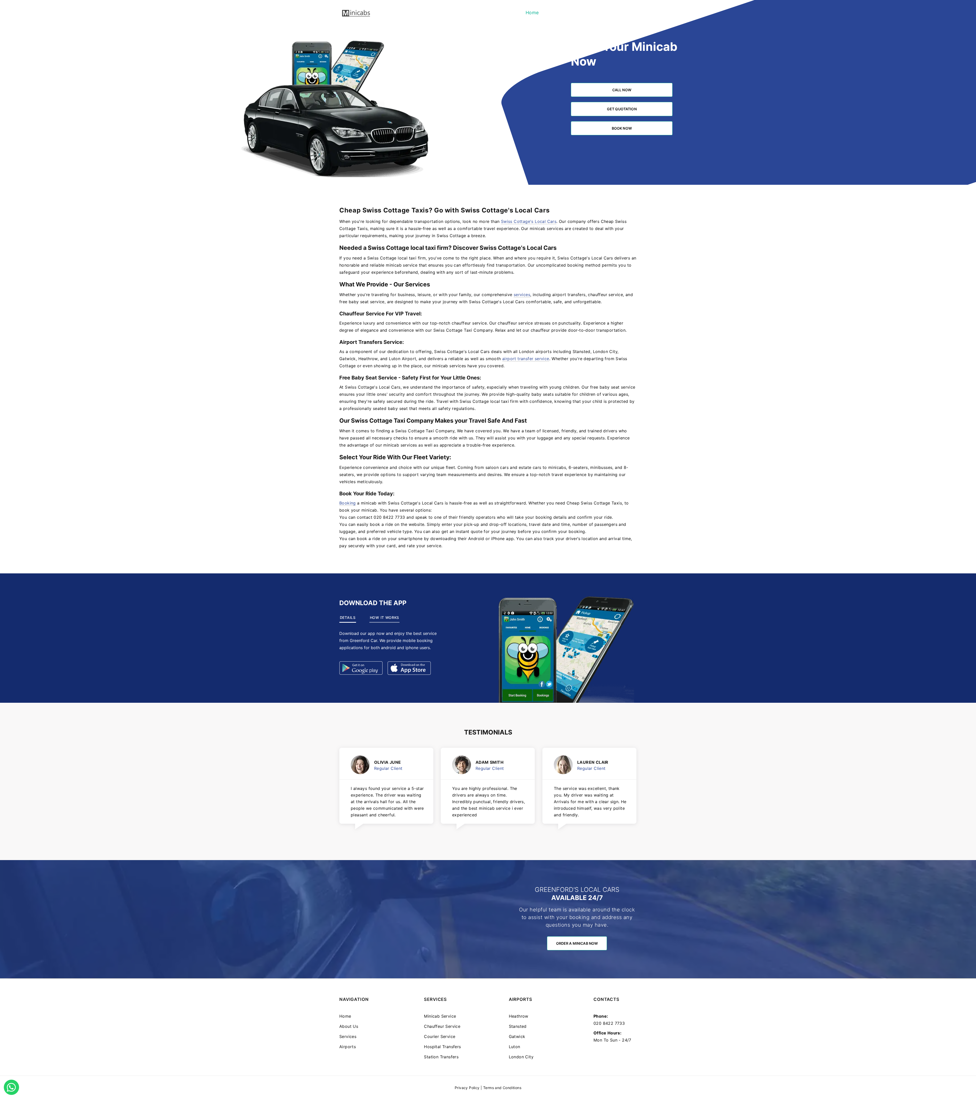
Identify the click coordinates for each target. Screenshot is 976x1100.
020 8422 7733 (609, 1023)
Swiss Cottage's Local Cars (528, 221)
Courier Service (439, 1036)
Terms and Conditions (502, 1088)
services (522, 294)
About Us (555, 12)
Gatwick (517, 1036)
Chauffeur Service (442, 1026)
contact (364, 517)
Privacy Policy (467, 1088)
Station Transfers (441, 1056)
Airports (606, 12)
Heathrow (518, 1016)
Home (532, 12)
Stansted (518, 1026)
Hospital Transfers (442, 1046)
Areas (627, 12)
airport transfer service (525, 358)
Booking (347, 503)
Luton (514, 1046)
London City (521, 1056)
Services (581, 12)
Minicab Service (440, 1016)
